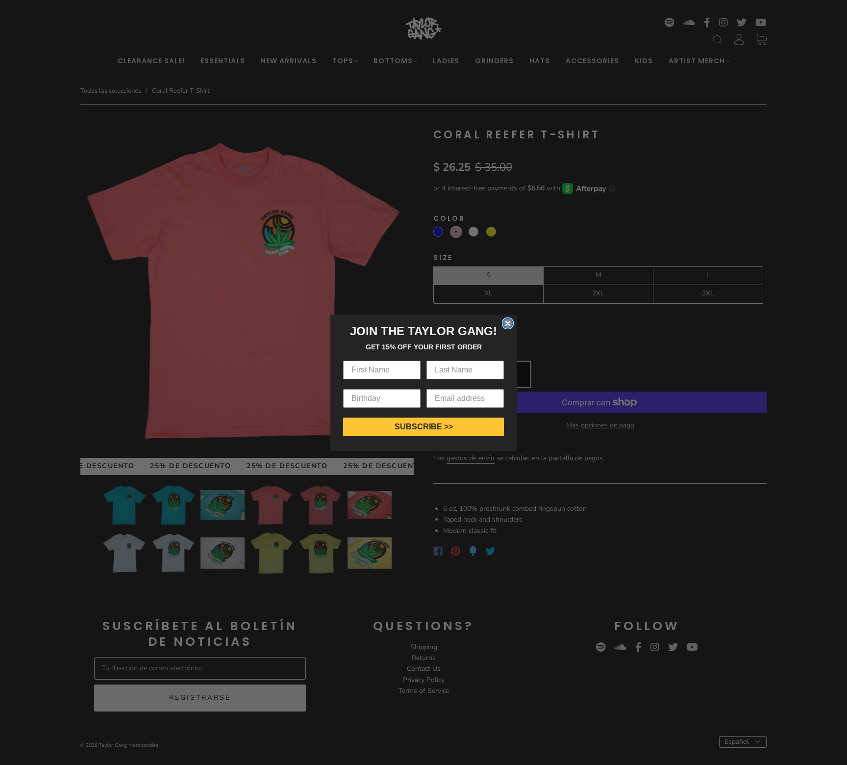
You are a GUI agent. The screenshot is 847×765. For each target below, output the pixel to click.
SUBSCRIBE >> (424, 426)
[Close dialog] (508, 323)
